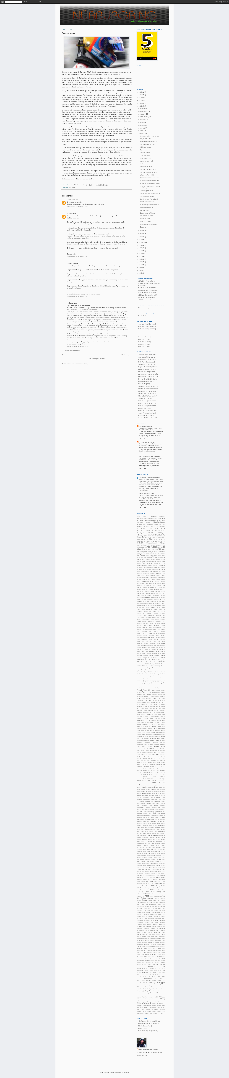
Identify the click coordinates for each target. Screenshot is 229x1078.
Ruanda (163, 916)
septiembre (144, 117)
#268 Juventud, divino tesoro (147, 290)
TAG (138, 956)
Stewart (152, 946)
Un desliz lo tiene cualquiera (149, 136)
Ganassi (139, 706)
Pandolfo (162, 865)
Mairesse (141, 801)
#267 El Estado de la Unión (147, 292)
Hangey (152, 730)
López (145, 791)
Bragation (150, 599)
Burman (148, 607)
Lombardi (162, 789)
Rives (159, 904)
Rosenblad (147, 914)
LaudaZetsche (161, 780)
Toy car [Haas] (144, 210)
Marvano (162, 811)
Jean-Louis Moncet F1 (146, 493)
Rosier (159, 914)
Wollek (152, 1007)
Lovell (153, 793)
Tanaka (163, 956)
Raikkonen (146, 894)
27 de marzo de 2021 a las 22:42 (77, 257)
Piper (163, 879)
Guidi (155, 724)
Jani (142, 760)
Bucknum (148, 605)
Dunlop (139, 668)
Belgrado (139, 585)
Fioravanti (157, 692)
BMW (138, 595)
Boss (143, 597)
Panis (142, 867)
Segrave (150, 932)
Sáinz (156, 920)
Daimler (158, 643)
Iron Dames (144, 756)
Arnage (145, 565)
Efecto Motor (140, 672)
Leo (159, 785)
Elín (147, 674)
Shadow (139, 936)
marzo (142, 133)
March (156, 805)
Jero (158, 760)
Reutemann (156, 900)
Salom (156, 922)
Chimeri (158, 627)
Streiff (159, 948)
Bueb (159, 605)
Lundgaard (145, 795)
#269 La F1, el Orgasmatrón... (148, 288)
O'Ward (158, 859)
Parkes (155, 867)
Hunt (163, 750)
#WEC (148, 547)
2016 (140, 248)
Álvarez (148, 559)
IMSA (138, 754)
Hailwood (139, 728)
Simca (138, 938)
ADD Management (142, 551)
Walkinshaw (140, 995)
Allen (163, 555)
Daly (145, 645)
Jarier (148, 760)
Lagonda (144, 776)
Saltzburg (162, 922)
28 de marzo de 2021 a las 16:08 (77, 346)
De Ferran (160, 649)
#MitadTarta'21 (141, 539)
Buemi (163, 605)
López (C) (150, 791)
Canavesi (155, 613)
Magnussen (154, 799)
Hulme (160, 750)
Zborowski (139, 1013)
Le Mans (152, 783)
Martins (152, 811)
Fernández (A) (148, 688)
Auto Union (162, 571)
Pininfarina (155, 879)
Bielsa (152, 591)
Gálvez (163, 704)
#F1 (70, 187)
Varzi (138, 980)
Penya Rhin (153, 871)
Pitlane (160, 881)
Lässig (144, 780)
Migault (163, 829)
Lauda (154, 781)
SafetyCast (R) (150, 920)
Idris (155, 752)
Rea (155, 896)
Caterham (158, 621)
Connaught (151, 635)
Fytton (150, 704)
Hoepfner (150, 744)
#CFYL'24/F (154, 526)
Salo (152, 922)
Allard (159, 555)
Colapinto (162, 631)
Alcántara (162, 553)
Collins (144, 633)
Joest (138, 762)
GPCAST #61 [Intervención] (147, 403)
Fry (162, 702)
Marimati (139, 809)
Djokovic (143, 661)
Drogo (147, 665)
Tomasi (144, 966)
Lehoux (149, 785)
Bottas (147, 597)
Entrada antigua (126, 355)
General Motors (153, 710)
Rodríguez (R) (141, 910)
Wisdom (159, 1005)
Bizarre (153, 593)
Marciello (148, 807)
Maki (152, 801)
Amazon (139, 561)
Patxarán (144, 869)
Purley (159, 889)
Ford (163, 698)
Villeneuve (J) (148, 987)
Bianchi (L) (162, 589)
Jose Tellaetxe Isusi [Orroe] (148, 1049)
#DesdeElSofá (154, 529)
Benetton (145, 587)
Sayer (158, 926)
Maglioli (148, 799)
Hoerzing (156, 744)
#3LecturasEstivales (150, 520)
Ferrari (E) (146, 690)
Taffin (163, 954)
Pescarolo (139, 875)
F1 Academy (148, 682)
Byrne (158, 607)
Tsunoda (145, 972)
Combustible (161, 633)
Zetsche (155, 1013)
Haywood (162, 734)
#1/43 (138, 516)
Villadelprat (162, 985)
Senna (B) (145, 934)
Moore (150, 839)
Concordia (139, 635)
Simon (142, 938)
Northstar (144, 857)
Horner (163, 747)
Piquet (138, 881)
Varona (163, 978)
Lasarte (139, 780)
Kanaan (152, 766)
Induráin (148, 754)
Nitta (157, 855)
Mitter (141, 835)
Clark (138, 631)
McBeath (155, 817)
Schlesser (146, 928)
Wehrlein (162, 997)
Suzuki (163, 952)
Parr (158, 867)
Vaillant (154, 974)
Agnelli (163, 551)
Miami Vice (140, 829)
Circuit (159, 629)
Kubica (143, 775)
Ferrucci (139, 692)
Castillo (144, 621)
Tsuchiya (139, 972)
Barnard (163, 579)
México (163, 827)
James (138, 760)
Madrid (153, 797)
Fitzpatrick (140, 696)
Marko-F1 (157, 809)
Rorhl (143, 912)
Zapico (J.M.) (161, 1011)
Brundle (139, 605)
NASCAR (150, 849)
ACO (159, 549)
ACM (156, 549)
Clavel (149, 631)
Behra (163, 583)
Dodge (152, 661)
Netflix (149, 851)
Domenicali (161, 662)
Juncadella (151, 764)
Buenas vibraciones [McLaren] (150, 180)
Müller (152, 843)
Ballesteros (155, 577)
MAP (159, 803)
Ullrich (163, 972)
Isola (160, 756)
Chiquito (139, 629)
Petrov (158, 875)
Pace (163, 863)
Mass (158, 813)
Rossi (163, 914)
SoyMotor (162, 942)
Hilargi (143, 740)
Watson (163, 995)
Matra (145, 815)
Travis (163, 968)
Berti (147, 589)
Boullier (153, 597)
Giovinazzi (149, 714)
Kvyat (148, 775)
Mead (144, 821)
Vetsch (138, 985)
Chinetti (163, 627)
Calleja (155, 609)
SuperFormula (161, 950)
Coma (155, 633)
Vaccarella (148, 974)
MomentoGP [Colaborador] (147, 359)
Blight (163, 593)
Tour (147, 968)
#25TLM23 (161, 518)
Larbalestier (143, 778)
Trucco (151, 970)
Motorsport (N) (160, 841)
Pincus (149, 879)
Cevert (163, 623)
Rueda (145, 918)
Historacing (140, 744)
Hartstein (158, 732)
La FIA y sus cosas (146, 164)
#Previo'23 (162, 539)
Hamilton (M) (140, 730)
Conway (162, 635)
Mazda (145, 817)
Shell (148, 936)
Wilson (145, 1005)
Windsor (154, 1005)
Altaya (143, 559)
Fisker (143, 694)
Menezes (145, 825)
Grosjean (157, 722)
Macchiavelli (146, 797)
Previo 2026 (142, 316)
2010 (140, 265)
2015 (140, 251)
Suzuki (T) (140, 954)
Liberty (144, 787)
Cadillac (163, 607)
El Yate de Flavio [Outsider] (147, 369)
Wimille (149, 1005)
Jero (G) (162, 760)
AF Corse (154, 551)
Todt (157, 964)
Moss (138, 841)
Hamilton (153, 728)
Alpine (139, 559)
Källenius (139, 766)
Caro (138, 617)
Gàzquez (158, 708)
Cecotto (145, 623)
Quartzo (139, 891)
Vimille (146, 989)
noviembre (144, 111)
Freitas (152, 702)
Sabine (159, 918)
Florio (161, 696)
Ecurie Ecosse (145, 670)
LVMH (156, 795)
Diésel (146, 660)
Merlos (147, 827)
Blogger (126, 1072)
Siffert (152, 936)
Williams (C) (147, 1003)
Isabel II (156, 756)
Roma (163, 910)
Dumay (163, 665)
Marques (162, 809)
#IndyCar (161, 535)
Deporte (162, 655)
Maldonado (157, 801)
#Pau (155, 539)
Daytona (144, 647)
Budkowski (154, 605)
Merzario (151, 827)
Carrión (157, 617)
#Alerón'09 (140, 522)
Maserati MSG (147, 813)
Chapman (156, 625)
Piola (160, 879)
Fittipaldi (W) (161, 694)
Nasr (155, 849)
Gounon (145, 718)
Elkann (151, 674)
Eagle (149, 668)
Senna (139, 934)
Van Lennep (161, 976)
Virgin (150, 989)
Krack (150, 772)
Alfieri (147, 555)
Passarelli (162, 867)
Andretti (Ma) (161, 561)
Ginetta (143, 714)
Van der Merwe (144, 976)
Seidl (163, 932)
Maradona (144, 805)
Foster (155, 700)
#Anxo (148, 522)
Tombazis (150, 966)
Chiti (147, 629)
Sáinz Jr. (162, 920)
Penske (139, 871)
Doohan (146, 663)
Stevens (147, 946)
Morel (157, 839)
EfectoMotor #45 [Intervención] (148, 374)
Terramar (162, 960)
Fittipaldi (148, 694)
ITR (137, 758)
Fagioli (163, 682)
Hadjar (159, 726)
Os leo (156, 863)
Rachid (153, 891)
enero (142, 233)
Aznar (148, 575)
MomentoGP (152, 835)
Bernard (139, 589)
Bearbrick (151, 583)
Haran (143, 732)
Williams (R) (162, 1003)
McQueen (139, 821)
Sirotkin (160, 938)
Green (163, 720)
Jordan (163, 762)
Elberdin (163, 672)
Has (138, 734)
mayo (142, 128)
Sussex (155, 952)
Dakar (163, 643)
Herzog (163, 738)
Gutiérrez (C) (147, 726)
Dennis (151, 655)
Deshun (139, 657)
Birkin (143, 593)
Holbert (139, 746)
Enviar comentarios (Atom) (79, 364)
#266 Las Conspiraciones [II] (147, 295)
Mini (156, 831)
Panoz (146, 867)
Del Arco (158, 653)
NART (144, 849)
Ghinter (145, 712)
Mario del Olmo (146, 809)
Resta (150, 900)
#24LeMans (152, 516)
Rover (155, 916)
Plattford (148, 883)
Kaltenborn (146, 766)
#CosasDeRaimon (142, 529)
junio (142, 125)
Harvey (163, 732)
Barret (138, 581)
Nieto (142, 855)
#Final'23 (154, 531)
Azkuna (143, 575)
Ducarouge (157, 665)
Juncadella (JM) (160, 764)
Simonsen (147, 938)
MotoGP (143, 841)
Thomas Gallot (146, 964)
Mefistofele (140, 823)
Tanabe (158, 956)
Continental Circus (145, 426)
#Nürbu (149, 539)
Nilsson (149, 855)
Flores (157, 696)
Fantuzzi (153, 684)
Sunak (148, 950)
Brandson (156, 599)
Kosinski (139, 772)
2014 (140, 253)
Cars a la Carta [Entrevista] (147, 324)
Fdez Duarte (154, 686)
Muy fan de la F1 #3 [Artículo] (147, 367)
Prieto (138, 889)
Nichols (163, 853)
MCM (163, 819)
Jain (164, 758)
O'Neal (153, 859)
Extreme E (140, 682)
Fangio (148, 684)
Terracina (157, 960)
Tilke (153, 964)
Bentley (155, 587)
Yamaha (148, 1009)
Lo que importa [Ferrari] (147, 196)
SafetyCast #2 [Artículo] (145, 398)
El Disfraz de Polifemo (154, 672)
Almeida (149, 557)
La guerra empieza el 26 (148, 169)
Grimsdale (150, 722)
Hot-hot (151, 748)
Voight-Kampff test (151, 991)
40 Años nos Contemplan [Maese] (149, 1021)
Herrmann (153, 738)
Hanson (139, 732)
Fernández (140, 688)
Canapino (148, 613)
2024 (140, 97)
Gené (145, 710)
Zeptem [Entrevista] (144, 408)
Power (139, 888)
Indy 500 (155, 754)
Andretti (153, 561)
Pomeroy (139, 886)
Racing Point (160, 892)
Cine (150, 629)
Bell (144, 585)
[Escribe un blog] (100, 185)
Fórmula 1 (141, 700)
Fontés (143, 698)
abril (142, 131)
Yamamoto (155, 1009)
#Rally (148, 541)
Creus (150, 641)
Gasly (138, 708)
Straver (154, 948)
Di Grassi (162, 657)
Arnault (150, 565)
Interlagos (162, 754)
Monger (139, 837)
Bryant (143, 605)
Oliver (157, 861)
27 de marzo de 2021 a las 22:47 (77, 297)
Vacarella (142, 974)
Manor (151, 803)
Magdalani (139, 799)
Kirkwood (139, 770)
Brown (155, 603)
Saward (153, 926)
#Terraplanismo (152, 545)
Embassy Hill (157, 674)
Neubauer (154, 851)
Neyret (158, 853)
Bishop (148, 593)
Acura (163, 549)
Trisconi (146, 970)
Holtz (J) (144, 746)
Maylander (140, 817)
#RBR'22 (154, 541)
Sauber (148, 926)
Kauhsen (145, 768)
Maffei (163, 797)
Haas (154, 726)
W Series (158, 993)
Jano (145, 760)
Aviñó (163, 573)
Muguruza (147, 843)
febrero (142, 230)
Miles (138, 831)
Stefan (163, 944)
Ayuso (138, 575)
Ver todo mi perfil (142, 1055)
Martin (138, 811)
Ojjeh (147, 861)
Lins (164, 787)
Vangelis (153, 978)
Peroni (158, 873)
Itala (164, 756)
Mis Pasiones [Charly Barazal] (149, 456)
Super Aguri (153, 950)
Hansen (163, 730)
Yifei (144, 1011)
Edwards (162, 670)
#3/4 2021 (140, 520)
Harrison (148, 732)
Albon (152, 553)
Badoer (163, 575)
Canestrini (139, 615)
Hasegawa (142, 734)
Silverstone (162, 936)
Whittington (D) (147, 1001)
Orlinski (147, 863)
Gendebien (140, 710)
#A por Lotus (161, 520)
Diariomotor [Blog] (144, 384)
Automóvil (152, 573)
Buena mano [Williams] (147, 213)
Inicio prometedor (145, 147)
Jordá (158, 762)
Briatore (143, 601)
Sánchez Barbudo (152, 924)
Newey (139, 853)
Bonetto (143, 595)
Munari (157, 843)
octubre (143, 114)
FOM (138, 698)
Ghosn (149, 712)
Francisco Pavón (68, 131)
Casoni (157, 619)
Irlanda (138, 756)
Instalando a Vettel (146, 167)
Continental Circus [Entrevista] (148, 418)
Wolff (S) (146, 1007)
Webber (145, 997)
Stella (143, 946)
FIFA (149, 692)
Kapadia (158, 766)
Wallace (145, 995)
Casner (152, 619)
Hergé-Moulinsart (144, 738)
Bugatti (139, 607)
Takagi (141, 956)
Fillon (152, 692)
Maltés (138, 803)
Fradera (141, 702)
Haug (152, 734)
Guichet (151, 724)
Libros (156, 787)
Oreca (143, 863)
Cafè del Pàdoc (145, 155)
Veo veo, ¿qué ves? (146, 161)
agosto (142, 120)
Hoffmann (162, 744)
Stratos (150, 948)
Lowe (157, 793)
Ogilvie (143, 861)
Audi (151, 571)
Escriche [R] (147, 680)
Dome (155, 661)
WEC (156, 997)
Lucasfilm (162, 793)
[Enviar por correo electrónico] (97, 185)
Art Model (139, 569)
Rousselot (150, 916)
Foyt (138, 702)
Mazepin (150, 817)
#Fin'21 (148, 531)
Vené (138, 983)
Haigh (163, 726)
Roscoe (163, 912)
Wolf (138, 1007)
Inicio (98, 355)
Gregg (138, 722)
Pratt (158, 888)
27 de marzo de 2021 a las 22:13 (77, 207)
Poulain (163, 886)
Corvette (163, 637)
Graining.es (140, 720)
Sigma (156, 936)
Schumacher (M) (142, 930)
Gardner (163, 706)
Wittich (163, 1005)
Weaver (139, 997)
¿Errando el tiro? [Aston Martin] (150, 183)
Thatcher (148, 962)
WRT (164, 1007)
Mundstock (162, 843)
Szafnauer (153, 954)
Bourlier (163, 597)
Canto (144, 615)
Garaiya (152, 706)
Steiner (139, 946)
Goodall (151, 716)
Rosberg (148, 912)
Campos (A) (140, 613)
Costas (150, 639)
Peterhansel (146, 875)
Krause (159, 772)
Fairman (139, 684)
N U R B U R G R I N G (146, 442)
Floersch (152, 696)
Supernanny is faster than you (149, 205)
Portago (158, 886)
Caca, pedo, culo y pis (147, 144)
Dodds (147, 661)
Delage (163, 653)
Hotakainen (156, 748)
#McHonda (151, 537)
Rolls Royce (154, 910)
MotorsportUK (140, 843)
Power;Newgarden (147, 888)
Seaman (144, 932)
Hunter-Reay (146, 752)
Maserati (139, 813)
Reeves (139, 900)
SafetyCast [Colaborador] (146, 364)
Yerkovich (139, 1011)
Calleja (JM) (161, 609)
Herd (138, 738)
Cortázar (157, 637)
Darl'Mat (153, 645)
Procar (142, 889)
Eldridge (139, 674)
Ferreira (153, 690)
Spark (138, 944)
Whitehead (155, 999)
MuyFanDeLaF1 (141, 847)
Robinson (148, 906)
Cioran (154, 629)
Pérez (159, 871)
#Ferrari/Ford (140, 531)
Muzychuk (148, 847)
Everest (159, 680)
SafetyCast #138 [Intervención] (148, 386)
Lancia (163, 776)
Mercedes (153, 825)
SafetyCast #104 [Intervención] (148, 389)
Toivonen (139, 966)
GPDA (163, 718)
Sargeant (139, 926)
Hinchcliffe (139, 742)
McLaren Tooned (150, 819)
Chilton (154, 627)
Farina (158, 684)
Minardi (151, 831)
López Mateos (157, 791)
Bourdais (158, 597)
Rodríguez (139, 908)
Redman (163, 898)
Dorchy (152, 663)
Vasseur (148, 980)
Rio (147, 904)
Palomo (153, 865)
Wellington (139, 999)
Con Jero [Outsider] (144, 337)
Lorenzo (139, 793)
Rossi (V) (144, 916)
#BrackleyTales (141, 524)
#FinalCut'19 (161, 531)
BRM (141, 603)
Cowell (138, 641)
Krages (154, 772)
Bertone (151, 589)
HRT (163, 748)
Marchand (162, 805)
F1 (143, 682)
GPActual (157, 718)
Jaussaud (153, 760)
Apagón (156, 563)
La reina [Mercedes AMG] (148, 172)
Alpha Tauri (161, 557)
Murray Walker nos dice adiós (149, 178)
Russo (155, 918)
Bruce (159, 603)
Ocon (138, 861)
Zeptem (150, 1013)
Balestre (149, 577)
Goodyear (156, 716)
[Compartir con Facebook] (104, 185)
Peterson (152, 875)
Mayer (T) (162, 815)
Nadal (153, 847)
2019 (140, 239)
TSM (164, 970)
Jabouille (144, 758)
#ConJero (162, 526)
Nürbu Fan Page (159, 857)
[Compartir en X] (102, 185)
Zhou (161, 1013)
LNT (150, 789)
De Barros (159, 647)
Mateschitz (140, 815)
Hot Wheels (145, 748)
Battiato (163, 581)
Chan (144, 625)
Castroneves (150, 621)
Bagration (139, 577)
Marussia (157, 811)
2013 (140, 256)
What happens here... (147, 191)
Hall (149, 728)
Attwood (146, 571)
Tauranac (152, 958)
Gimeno (158, 712)
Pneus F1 (158, 884)
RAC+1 (148, 891)
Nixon (159, 855)
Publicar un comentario (72, 351)
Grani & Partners (150, 720)
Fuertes (141, 704)
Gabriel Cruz (157, 704)
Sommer (139, 942)
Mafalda (158, 797)
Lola (158, 789)
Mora (154, 839)
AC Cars (148, 549)
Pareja (150, 867)
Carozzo (142, 617)
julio (141, 122)
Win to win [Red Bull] (147, 175)
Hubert (138, 750)
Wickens (163, 1001)
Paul (149, 869)
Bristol (163, 601)
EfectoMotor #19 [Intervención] (148, 376)
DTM (151, 665)
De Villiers (142, 653)
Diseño (155, 660)
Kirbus (163, 768)
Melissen (139, 825)
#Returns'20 (161, 541)
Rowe (158, 916)
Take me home (145, 150)
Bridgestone (150, 601)
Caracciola (158, 615)
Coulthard (162, 639)
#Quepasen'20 (141, 541)
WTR (138, 1009)
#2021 (144, 516)
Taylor (163, 958)
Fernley (157, 688)
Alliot (141, 557)
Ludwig (139, 795)
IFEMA (158, 752)
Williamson (139, 1005)
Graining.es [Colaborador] (146, 357)
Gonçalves (139, 716)
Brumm (163, 603)
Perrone (163, 873)
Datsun (163, 645)
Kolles (157, 770)
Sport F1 (147, 944)
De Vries (148, 653)
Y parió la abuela (145, 221)
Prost (151, 890)
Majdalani (147, 801)
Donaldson (140, 663)
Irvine (149, 756)
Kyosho (153, 774)
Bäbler (158, 575)
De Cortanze (152, 649)
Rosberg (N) (156, 912)
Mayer (158, 815)
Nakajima (158, 847)
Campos (163, 611)
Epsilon (149, 678)
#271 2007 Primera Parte (146, 281)
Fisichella (139, 694)
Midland (158, 829)
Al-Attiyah (147, 553)
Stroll (163, 948)
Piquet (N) (144, 881)
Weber (151, 997)
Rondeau (139, 912)
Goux (151, 718)
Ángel (143, 563)
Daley (138, 645)
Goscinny (162, 716)
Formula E (149, 700)
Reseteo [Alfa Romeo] (147, 207)
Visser (154, 989)
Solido (163, 940)
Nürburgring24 (140, 859)
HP (161, 748)
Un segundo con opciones (148, 224)
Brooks (150, 603)
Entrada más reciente (69, 355)
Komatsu (162, 770)
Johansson (144, 762)
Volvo (160, 991)
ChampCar (139, 625)
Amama (163, 559)
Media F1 (155, 821)
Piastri (158, 878)
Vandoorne (147, 979)
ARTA (144, 569)
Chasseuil (162, 625)
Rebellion (159, 896)
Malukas (143, 803)
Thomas (139, 964)
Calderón (149, 609)
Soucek (150, 942)
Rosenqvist (153, 914)
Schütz (138, 932)
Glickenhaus (157, 714)
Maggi (144, 799)
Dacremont (152, 643)
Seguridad (157, 932)
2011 (140, 262)
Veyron (150, 985)
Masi (154, 813)
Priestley (163, 888)
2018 (140, 242)
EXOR (163, 680)
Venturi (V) (143, 983)
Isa (153, 756)
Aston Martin (160, 569)
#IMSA (155, 535)
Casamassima (145, 619)
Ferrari (139, 690)
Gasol (142, 708)
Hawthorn (157, 734)
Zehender (145, 1013)
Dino (150, 660)
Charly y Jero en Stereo (147, 202)
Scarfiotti (162, 926)
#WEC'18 (154, 547)
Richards (155, 902)
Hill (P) (159, 740)
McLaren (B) (140, 819)
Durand (144, 668)
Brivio (138, 603)
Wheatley (147, 999)
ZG (158, 1013)
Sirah (156, 938)
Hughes (143, 750)
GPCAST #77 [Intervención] (147, 401)
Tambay (154, 956)
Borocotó (162, 595)
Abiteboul (140, 549)
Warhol (150, 995)
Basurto (157, 581)
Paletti (144, 865)
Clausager (144, 631)
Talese (149, 956)
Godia (163, 714)
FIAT (146, 692)
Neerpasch (140, 851)
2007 (140, 273)
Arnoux (155, 565)
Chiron (144, 629)
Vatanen (154, 980)
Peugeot (162, 875)
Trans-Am (158, 968)
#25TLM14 (162, 516)
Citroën (163, 629)
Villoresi (155, 987)
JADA (149, 758)
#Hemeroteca (142, 535)
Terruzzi (139, 962)
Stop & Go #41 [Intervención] (147, 396)
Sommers (144, 942)
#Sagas (162, 543)
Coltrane (149, 633)
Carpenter (147, 617)
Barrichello (145, 581)
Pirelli (151, 882)
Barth (151, 581)
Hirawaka (155, 742)
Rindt (142, 904)
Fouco (163, 700)
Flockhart (146, 696)
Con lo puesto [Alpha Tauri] (149, 199)
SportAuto (153, 944)
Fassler (147, 686)
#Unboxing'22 (161, 545)
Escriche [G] (140, 680)
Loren (163, 791)
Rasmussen (162, 894)
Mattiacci (153, 815)
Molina (145, 835)
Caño (148, 615)
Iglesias (163, 752)
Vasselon (142, 980)
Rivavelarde (152, 904)
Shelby (144, 936)
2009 (140, 267)
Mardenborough (156, 807)
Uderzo (159, 972)
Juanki (142, 764)
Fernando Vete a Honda (146, 415)
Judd (146, 764)
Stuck (138, 950)
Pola (164, 883)
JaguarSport (159, 758)
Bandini (139, 579)
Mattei (148, 815)
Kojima (153, 770)
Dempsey (145, 655)
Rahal (138, 894)
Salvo (144, 924)
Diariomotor (140, 660)
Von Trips (147, 993)
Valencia (158, 974)
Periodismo (147, 873)
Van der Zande (153, 976)
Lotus (144, 793)
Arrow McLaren (144, 567)
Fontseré (148, 698)
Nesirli (144, 851)
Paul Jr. (158, 869)
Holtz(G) (150, 746)
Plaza (153, 883)
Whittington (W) (156, 1001)
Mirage (149, 833)
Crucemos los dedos (147, 216)
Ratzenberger (141, 896)
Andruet (139, 563)
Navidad (162, 849)
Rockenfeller (161, 906)
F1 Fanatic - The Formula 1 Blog (149, 478)
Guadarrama (145, 724)
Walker (163, 993)
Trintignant (140, 970)
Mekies (163, 823)
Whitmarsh (140, 1001)
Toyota (152, 969)
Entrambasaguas (141, 678)
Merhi (142, 827)
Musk (157, 845)
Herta (158, 738)
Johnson (149, 762)
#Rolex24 (140, 543)
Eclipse (139, 670)
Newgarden (146, 853)
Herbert (163, 736)
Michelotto (152, 829)
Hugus (147, 750)
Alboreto (157, 553)
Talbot (145, 956)
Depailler (156, 655)
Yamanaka (162, 1009)
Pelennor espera (145, 158)
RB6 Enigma (149, 896)
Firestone (162, 692)
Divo (164, 660)
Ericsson (162, 678)
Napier (163, 847)
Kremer (139, 774)
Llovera (143, 789)
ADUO (149, 551)
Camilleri (139, 611)
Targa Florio (140, 958)
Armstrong (140, 565)
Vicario (155, 985)
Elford (143, 674)
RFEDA (139, 902)
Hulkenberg (154, 750)
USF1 (138, 974)
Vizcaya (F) (140, 991)
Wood (156, 1007)
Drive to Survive (145, 153)
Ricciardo (149, 902)
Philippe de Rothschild (148, 877)
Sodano (152, 940)
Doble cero (143, 227)
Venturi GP (149, 983)
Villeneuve (140, 987)
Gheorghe (139, 712)
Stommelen (162, 946)
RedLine (157, 898)
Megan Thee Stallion (149, 823)
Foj (164, 696)
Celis (158, 623)
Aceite (152, 549)
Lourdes (148, 793)
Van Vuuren (140, 978)
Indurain (143, 754)
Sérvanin (158, 934)
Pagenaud (139, 865)
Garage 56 (146, 706)
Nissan (153, 855)
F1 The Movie (157, 682)
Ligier (160, 787)
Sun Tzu (143, 950)
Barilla (158, 579)
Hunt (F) (139, 752)
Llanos (138, 789)
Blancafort (158, 593)
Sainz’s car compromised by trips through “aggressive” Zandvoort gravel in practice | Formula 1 (151, 481)
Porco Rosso (145, 886)
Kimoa (154, 768)
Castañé (163, 619)
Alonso (73, 187)
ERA (157, 678)
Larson (156, 778)
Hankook (157, 730)
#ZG (163, 547)
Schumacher (161, 928)
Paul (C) (153, 869)
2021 (140, 106)
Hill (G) (154, 740)
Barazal (148, 579)
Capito (152, 615)
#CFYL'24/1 (146, 526)
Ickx (151, 752)
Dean (153, 653)
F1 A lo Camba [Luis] (145, 1026)
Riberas (143, 902)
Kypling (158, 774)
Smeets (147, 940)
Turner (150, 972)
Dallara (142, 645)
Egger (145, 672)
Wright (160, 1007)
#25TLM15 (140, 518)
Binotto (139, 593)
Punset (155, 889)
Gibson (154, 712)
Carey (163, 615)
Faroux (163, 684)
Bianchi (156, 589)
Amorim (148, 561)
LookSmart (140, 791)
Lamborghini (151, 776)
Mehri (158, 823)
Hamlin (147, 730)
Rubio (138, 918)
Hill (146, 740)
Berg (159, 587)
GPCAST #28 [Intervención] (147, 406)
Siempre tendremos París (148, 141)
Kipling (159, 768)
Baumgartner (140, 583)
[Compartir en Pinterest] (106, 185)
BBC (146, 583)
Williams (140, 1003)
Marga (163, 807)
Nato (158, 849)
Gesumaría (162, 710)
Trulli (155, 970)
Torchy (159, 966)
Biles (156, 591)
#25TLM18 (153, 518)
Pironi (155, 881)
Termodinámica (149, 960)
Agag (159, 551)
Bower (138, 599)
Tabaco (159, 954)
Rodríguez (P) (160, 908)
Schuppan (162, 930)
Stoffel (157, 946)
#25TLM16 (146, 518)
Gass (146, 708)
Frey (159, 702)
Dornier (163, 663)
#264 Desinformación (145, 300)
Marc (150, 805)
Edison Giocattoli (155, 670)
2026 (140, 92)
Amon (143, 561)
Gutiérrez (139, 726)
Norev (163, 855)
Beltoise (159, 585)
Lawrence (139, 783)
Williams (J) (155, 1003)
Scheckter (139, 928)
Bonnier (149, 595)
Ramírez (154, 894)
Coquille (143, 637)
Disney (160, 660)
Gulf (159, 724)
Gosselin (139, 718)
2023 (140, 100)
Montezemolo (160, 837)
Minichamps (161, 831)
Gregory (143, 722)
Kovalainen (145, 772)
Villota (159, 987)
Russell (150, 918)
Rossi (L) (139, 916)
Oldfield (152, 861)
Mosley (163, 839)
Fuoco (146, 704)
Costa (138, 639)
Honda (156, 747)
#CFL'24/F (162, 524)
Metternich (158, 827)
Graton (159, 720)
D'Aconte (145, 643)
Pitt (164, 881)
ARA (160, 563)
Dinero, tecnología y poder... (147, 308)
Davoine (139, 647)
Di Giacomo (154, 657)
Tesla (143, 962)
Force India (157, 698)
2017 (140, 245)
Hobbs (145, 744)
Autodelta (139, 573)
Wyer (142, 1009)
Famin (143, 684)
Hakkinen (144, 728)
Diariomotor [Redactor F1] (146, 381)
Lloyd (147, 789)
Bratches (162, 599)
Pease (163, 869)
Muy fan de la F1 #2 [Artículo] (147, 379)
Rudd (141, 918)
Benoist (150, 587)
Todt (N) (162, 964)
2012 (140, 259)
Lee (144, 785)
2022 (140, 103)
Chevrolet (144, 627)
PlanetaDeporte (141, 883)
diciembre (143, 108)
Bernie (143, 589)
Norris (139, 857)
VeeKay (159, 980)
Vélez (163, 980)
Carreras (152, 617)
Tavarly (158, 958)
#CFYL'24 (139, 526)
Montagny (152, 837)
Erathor (69, 213)
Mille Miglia (144, 831)
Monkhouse (145, 837)
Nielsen (139, 855)
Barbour (153, 579)
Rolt (160, 910)
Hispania (162, 742)
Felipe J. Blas (142, 1028)
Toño (155, 966)
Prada (154, 888)
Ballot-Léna (162, 577)
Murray (146, 845)
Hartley (153, 732)
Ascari (149, 569)
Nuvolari (147, 859)
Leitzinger (154, 785)
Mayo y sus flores (145, 139)
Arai (164, 563)
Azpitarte (153, 575)
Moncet (163, 835)
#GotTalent (151, 533)
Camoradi (145, 611)
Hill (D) (149, 740)
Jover (138, 764)
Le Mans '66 (161, 783)
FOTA (159, 700)
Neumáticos (161, 851)
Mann (147, 803)
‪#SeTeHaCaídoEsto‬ (142, 545)
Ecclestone (161, 668)
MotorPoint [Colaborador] (146, 362)
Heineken (157, 736)
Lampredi (158, 776)
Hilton (163, 740)
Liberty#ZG (151, 787)
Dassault (158, 645)
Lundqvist (151, 795)
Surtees (149, 952)
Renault (145, 900)
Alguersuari (153, 555)
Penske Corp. (146, 871)
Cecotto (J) (152, 623)
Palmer (149, 865)
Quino (143, 891)
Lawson (145, 783)
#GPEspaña (161, 533)
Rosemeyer (140, 914)
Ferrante (163, 688)
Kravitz (163, 772)
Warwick (155, 995)
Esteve (154, 680)
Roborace (154, 906)
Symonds (146, 954)
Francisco (147, 702)
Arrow (138, 567)
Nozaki (150, 857)
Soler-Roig (158, 940)
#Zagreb (159, 547)
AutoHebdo (146, 573)
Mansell (155, 803)
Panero (139, 867)
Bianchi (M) (140, 591)
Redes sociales (147, 898)
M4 (162, 795)
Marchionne (140, 807)
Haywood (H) (140, 736)
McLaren (162, 817)
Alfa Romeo (141, 555)
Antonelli (149, 563)
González (146, 716)
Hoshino (139, 748)
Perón (153, 873)
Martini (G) (147, 811)
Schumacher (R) (153, 930)
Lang (138, 778)
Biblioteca (147, 591)
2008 (140, 270)
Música (152, 845)
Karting (163, 766)
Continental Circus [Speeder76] (148, 1023)
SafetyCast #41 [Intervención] (147, 391)
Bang (143, 579)
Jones (154, 762)
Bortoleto (139, 597)
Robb (163, 904)
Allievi (138, 557)
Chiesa (150, 627)
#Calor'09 (150, 524)
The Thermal (155, 962)
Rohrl (148, 910)
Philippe (139, 877)
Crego (142, 641)
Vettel (144, 985)
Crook (154, 641)
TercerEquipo (140, 960)
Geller (163, 708)
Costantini (144, 639)
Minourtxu (139, 833)
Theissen (162, 962)
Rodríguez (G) (149, 908)
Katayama (139, 768)
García (158, 706)
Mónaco (158, 835)
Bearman (158, 583)
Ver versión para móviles (97, 359)
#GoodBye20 (140, 533)
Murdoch (139, 845)
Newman (153, 853)
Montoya (144, 839)
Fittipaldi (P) (154, 694)
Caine (138, 609)
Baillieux (144, 577)
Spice (141, 944)
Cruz (158, 641)
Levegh (139, 787)
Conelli (145, 635)
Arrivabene (161, 565)
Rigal (159, 902)
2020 (140, 237)
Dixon (138, 662)
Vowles (152, 993)
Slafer (142, 940)
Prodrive (147, 889)
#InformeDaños (142, 537)
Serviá (163, 934)
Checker (139, 627)
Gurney (163, 724)
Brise (160, 601)
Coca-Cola (156, 631)
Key (150, 768)
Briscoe (156, 601)
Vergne (154, 983)
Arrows (163, 567)
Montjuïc (139, 839)
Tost (143, 968)
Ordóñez (139, 863)
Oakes (163, 859)
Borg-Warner (155, 595)
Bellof (153, 585)
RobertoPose (140, 906)
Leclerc (139, 785)
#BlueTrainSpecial (159, 522)
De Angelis (151, 647)
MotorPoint (151, 841)
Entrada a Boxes (159, 676)
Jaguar (153, 758)
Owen (160, 863)
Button (153, 607)
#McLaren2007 (160, 537)
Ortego (152, 863)
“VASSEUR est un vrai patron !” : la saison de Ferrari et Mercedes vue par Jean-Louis (151, 497)
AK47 (142, 553)
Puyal (163, 889)
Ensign (150, 676)
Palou (158, 865)
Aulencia (155, 571)
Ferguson (162, 686)
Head (146, 736)
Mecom (149, 821)
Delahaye (139, 655)
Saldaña (146, 922)
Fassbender (140, 686)
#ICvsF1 (150, 535)
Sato (144, 926)
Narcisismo (139, 849)
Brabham (143, 599)
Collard (138, 633)
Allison (145, 557)
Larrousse (150, 778)
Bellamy (148, 585)
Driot (143, 665)
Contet (157, 635)
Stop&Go (139, 948)
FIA (143, 692)
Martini (142, 811)
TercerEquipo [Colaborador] (147, 355)
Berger (163, 587)
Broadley (145, 603)
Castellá (139, 621)
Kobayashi (146, 770)
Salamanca (140, 922)
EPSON (153, 678)
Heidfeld (151, 736)
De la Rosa (159, 651)
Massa (163, 813)
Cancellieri (162, 613)
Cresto (146, 641)
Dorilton (157, 663)
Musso (163, 845)
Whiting (162, 999)
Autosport (158, 573)
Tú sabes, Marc (145, 219)
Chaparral (149, 625)
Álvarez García (155, 559)
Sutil (159, 952)
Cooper (139, 637)
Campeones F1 (154, 611)
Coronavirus (150, 637)
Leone (163, 785)
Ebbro (154, 668)
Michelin (146, 829)
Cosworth (155, 639)
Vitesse (158, 989)
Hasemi (148, 734)
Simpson (152, 938)
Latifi (149, 780)
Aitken (138, 553)
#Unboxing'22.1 (141, 547)
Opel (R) (162, 861)
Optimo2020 (71, 199)
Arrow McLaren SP (155, 567)
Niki (145, 855)
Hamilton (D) (161, 728)
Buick (143, 607)
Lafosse (139, 776)
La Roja (163, 774)
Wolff (141, 1007)
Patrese (139, 869)
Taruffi (147, 958)
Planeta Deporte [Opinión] (146, 372)
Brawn (139, 601)
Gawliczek (152, 708)
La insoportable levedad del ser (150, 193)
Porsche (152, 886)
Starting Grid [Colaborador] (147, 393)
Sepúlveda (152, 934)
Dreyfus (139, 665)
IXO (140, 758)
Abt (144, 549)
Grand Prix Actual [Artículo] (147, 411)
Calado (143, 609)
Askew (154, 569)
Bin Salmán (161, 591)
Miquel (144, 833)
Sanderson (162, 924)
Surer (144, 952)
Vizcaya (163, 989)
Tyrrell (154, 972)
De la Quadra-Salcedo (147, 651)
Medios (162, 821)
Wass (159, 995)
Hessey (139, 740)
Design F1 (146, 657)
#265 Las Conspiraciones (146, 297)
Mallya (163, 801)
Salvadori (139, 924)
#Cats (156, 524)
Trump (159, 970)
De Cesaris (145, 649)
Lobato (154, 789)
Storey (145, 948)
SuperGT (139, 952)
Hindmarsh (147, 742)
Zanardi (149, 1011)
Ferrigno (163, 690)
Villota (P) (141, 989)
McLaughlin (158, 819)
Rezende (162, 900)
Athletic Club (140, 571)
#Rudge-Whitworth (151, 543)
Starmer (159, 944)
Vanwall (159, 978)
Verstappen (161, 983)
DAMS (149, 645)
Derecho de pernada (145, 444)
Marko (152, 809)
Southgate (156, 942)
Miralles (154, 833)
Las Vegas (162, 778)
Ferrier (158, 690)
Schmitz (153, 928)
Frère (156, 702)
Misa (158, 833)
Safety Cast (142, 920)
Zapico (154, 1011)
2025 (140, 95)
